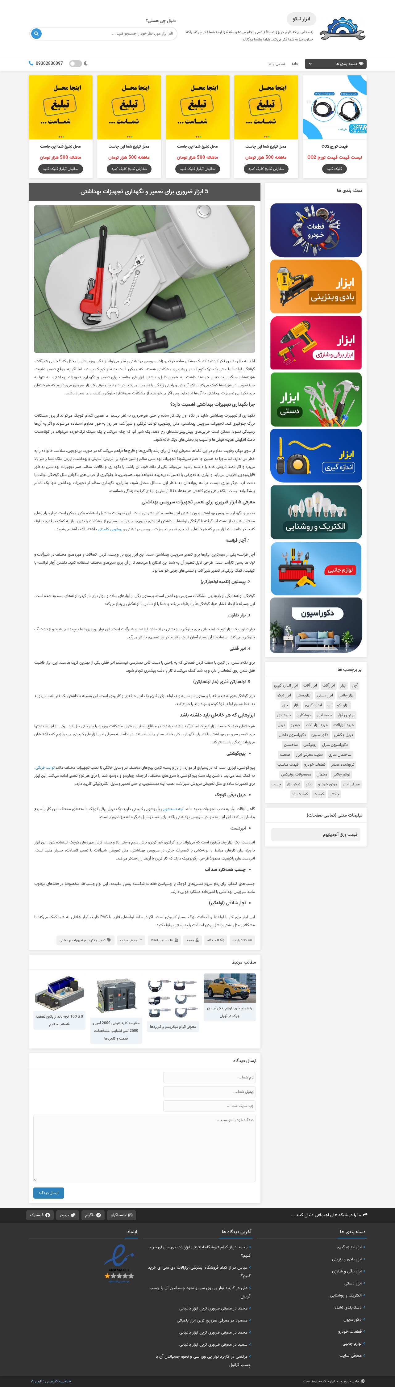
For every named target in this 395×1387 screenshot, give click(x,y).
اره (329, 705)
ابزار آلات (310, 686)
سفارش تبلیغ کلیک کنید (266, 169)
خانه (295, 64)
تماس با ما (276, 64)
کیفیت (319, 794)
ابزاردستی (304, 695)
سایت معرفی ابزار (309, 755)
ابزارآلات (328, 686)
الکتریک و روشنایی (346, 1295)
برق (285, 705)
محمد (190, 940)
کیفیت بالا (300, 794)
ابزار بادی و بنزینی (347, 1259)
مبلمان (322, 774)
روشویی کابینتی (110, 529)
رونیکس (310, 745)
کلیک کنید (334, 169)
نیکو (309, 784)
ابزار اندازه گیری (286, 686)
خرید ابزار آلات (317, 725)
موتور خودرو (327, 784)
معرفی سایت (128, 940)
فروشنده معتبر (342, 765)
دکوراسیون (319, 735)
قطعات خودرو (315, 765)
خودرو (295, 725)
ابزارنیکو (343, 705)
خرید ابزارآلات (343, 725)
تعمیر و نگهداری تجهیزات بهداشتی (83, 940)
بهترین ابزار (346, 715)
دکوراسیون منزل (335, 745)
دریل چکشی (343, 735)
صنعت (285, 755)
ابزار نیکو (284, 695)
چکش (334, 794)
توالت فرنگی (45, 767)
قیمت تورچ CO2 (335, 146)
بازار (296, 705)
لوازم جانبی (341, 774)
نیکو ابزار (293, 784)
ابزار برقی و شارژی (347, 1271)
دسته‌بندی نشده (348, 1307)
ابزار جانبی (346, 695)
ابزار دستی (325, 695)
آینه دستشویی (173, 809)
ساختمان (291, 745)
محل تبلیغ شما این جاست (266, 146)
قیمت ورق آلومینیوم (340, 834)
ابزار (343, 686)
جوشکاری (304, 715)
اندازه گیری (313, 705)
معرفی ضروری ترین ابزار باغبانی (205, 1308)
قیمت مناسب (288, 765)
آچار (355, 686)
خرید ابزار (284, 715)
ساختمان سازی (339, 755)
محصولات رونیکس (296, 774)
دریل (281, 725)
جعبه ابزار (324, 715)
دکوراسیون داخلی (292, 735)
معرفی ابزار (351, 784)
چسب (276, 784)
